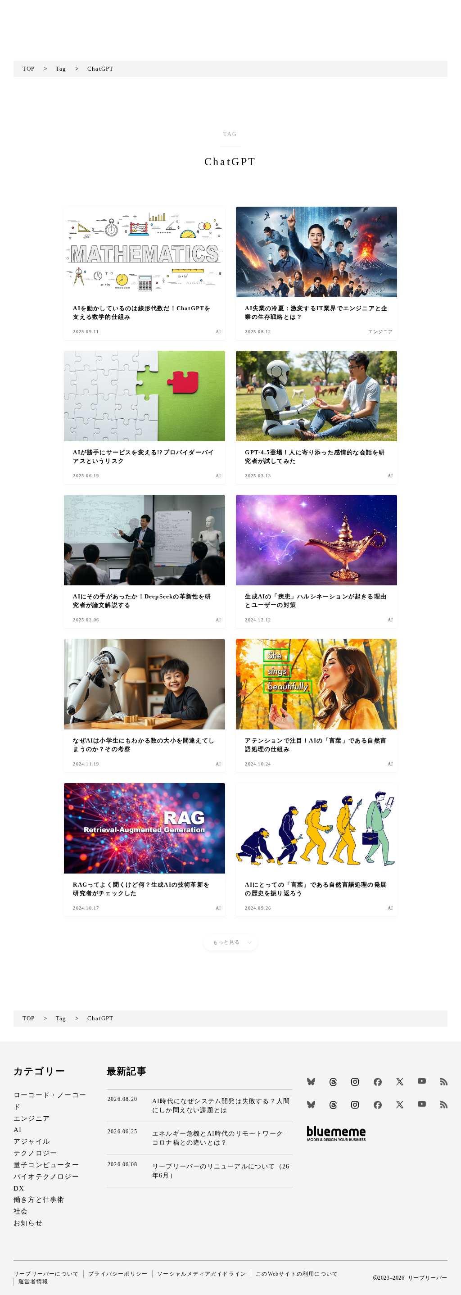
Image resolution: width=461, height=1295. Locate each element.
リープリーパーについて (46, 1274)
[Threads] (333, 1082)
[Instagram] (355, 1082)
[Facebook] (378, 1082)
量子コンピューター (46, 1164)
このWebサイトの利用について (297, 1274)
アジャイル (32, 1141)
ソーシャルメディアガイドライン (201, 1274)
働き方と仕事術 (39, 1199)
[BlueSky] (311, 1081)
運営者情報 (33, 1281)
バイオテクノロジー (46, 1176)
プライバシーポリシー (118, 1274)
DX (19, 1188)
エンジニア (32, 1118)
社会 (21, 1211)
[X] (399, 1081)
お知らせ (28, 1223)
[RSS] (443, 1081)
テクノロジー (35, 1153)
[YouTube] (422, 1081)
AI (18, 1129)
